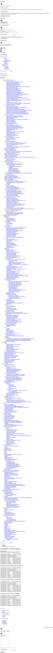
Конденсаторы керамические (12, 234)
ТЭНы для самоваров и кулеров (12, 194)
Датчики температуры (10, 310)
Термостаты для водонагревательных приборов (15, 163)
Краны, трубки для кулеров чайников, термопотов (15, 193)
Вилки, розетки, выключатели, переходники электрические (15, 531)
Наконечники (11, 261)
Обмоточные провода (8, 495)
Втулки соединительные (13, 260)
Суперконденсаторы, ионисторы (12, 231)
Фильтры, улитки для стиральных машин (14, 100)
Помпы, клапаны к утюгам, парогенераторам (15, 212)
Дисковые (8, 367)
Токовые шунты (7, 528)
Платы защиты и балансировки (12, 393)
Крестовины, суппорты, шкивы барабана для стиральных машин (18, 86)
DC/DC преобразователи (9, 380)
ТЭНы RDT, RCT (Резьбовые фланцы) (15, 166)
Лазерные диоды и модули (11, 293)
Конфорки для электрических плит (13, 201)
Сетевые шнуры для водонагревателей (13, 172)
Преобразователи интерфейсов (10, 473)
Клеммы (10, 265)
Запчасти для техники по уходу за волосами (12, 154)
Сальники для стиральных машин (13, 95)
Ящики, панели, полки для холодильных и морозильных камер (18, 113)
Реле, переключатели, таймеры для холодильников (15, 109)
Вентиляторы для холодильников (12, 108)
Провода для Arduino (8, 482)
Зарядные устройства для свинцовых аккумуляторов (16, 400)
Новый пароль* (3, 30)
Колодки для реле (10, 330)
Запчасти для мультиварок (9, 178)
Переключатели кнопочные (11, 254)
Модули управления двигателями (10, 483)
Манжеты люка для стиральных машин (13, 88)
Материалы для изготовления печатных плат (12, 470)
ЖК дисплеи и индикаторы (13, 295)
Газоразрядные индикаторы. (14, 297)
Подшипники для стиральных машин (13, 91)
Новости (6, 63)
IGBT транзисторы (10, 218)
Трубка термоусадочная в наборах (13, 464)
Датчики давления (10, 305)
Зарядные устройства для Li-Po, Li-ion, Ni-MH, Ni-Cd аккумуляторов (19, 401)
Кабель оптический (8, 491)
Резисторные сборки (10, 238)
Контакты (4, 65)
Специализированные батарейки (12, 371)
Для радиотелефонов (12, 386)
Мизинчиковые (11, 384)
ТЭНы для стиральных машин (12, 98)
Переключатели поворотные (12, 256)
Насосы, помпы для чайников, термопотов (14, 192)
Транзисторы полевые (10, 220)
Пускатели (8, 328)
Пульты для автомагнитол (9, 409)
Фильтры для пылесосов (11, 141)
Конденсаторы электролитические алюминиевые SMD (16, 227)
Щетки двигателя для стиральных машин (14, 102)
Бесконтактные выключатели (12, 250)
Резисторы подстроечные (11, 244)
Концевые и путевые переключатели (13, 252)
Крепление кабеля (8, 455)
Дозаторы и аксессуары (9, 457)
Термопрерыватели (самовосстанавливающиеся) (15, 335)
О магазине (7, 67)
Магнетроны (9, 130)
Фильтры (8, 326)
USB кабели (9, 503)
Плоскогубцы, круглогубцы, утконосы (13, 440)
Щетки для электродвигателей (10, 530)
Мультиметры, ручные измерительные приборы (13, 422)
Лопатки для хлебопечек (11, 186)
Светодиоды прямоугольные (14, 288)
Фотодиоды (9, 299)
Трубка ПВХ (9, 460)
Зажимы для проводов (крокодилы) (15, 263)
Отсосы (6, 446)
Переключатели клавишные (11, 253)
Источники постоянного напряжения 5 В (14, 377)
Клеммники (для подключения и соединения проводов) (18, 264)
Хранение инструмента (11, 432)
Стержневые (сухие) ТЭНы (13, 168)
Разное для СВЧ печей (10, 132)
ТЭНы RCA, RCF (12, 165)
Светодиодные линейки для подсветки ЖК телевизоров (16, 181)
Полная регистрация (4, 11)
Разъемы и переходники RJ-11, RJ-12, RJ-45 (14, 274)
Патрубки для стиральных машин (13, 89)
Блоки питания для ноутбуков (10, 364)
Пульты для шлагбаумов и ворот (10, 405)
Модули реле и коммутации (9, 478)
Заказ (5, 58)
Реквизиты (6, 68)
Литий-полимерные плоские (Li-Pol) (15, 392)
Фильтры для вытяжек (10, 174)
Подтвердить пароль (4, 22)
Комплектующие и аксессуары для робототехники (13, 477)
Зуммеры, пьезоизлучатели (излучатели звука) (15, 302)
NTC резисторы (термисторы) (12, 239)
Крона (10, 387)
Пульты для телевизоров (9, 408)
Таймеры (6, 508)
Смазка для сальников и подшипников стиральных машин (17, 97)
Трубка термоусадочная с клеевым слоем (14, 466)
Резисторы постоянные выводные (13, 245)
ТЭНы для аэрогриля (10, 159)
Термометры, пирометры (9, 424)
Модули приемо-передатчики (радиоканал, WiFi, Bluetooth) (15, 485)
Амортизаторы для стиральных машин (13, 83)
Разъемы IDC (9, 269)
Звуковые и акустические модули (10, 486)
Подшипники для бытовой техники (11, 155)
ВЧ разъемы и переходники (11, 266)
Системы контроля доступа (9, 514)
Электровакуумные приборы (10, 341)
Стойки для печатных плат (9, 537)
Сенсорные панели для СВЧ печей (13, 133)
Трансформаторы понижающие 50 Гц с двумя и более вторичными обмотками (20, 338)
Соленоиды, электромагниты (10, 536)
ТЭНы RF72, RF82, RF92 (13, 169)
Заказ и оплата (5, 57)
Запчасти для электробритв (9, 148)
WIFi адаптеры (7, 511)
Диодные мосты (9, 222)
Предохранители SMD (11, 318)
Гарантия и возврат (8, 60)
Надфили (8, 436)
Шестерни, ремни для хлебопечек (13, 188)
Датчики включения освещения (10, 357)
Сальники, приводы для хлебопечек (13, 187)
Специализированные (13, 388)
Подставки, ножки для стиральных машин (14, 90)
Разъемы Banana (9, 258)
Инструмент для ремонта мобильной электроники (15, 433)
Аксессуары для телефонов (9, 509)
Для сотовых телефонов (13, 391)
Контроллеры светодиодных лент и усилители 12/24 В (14, 352)
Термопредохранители (11, 334)
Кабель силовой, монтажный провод (11, 499)
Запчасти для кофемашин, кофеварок (11, 176)
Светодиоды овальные (13, 287)
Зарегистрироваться (4, 38)
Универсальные (7, 412)
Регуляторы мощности (8, 472)
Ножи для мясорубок (10, 118)
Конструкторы (7, 475)
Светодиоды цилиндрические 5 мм (15, 283)
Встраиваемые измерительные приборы (12, 420)
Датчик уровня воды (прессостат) (12, 85)
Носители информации (9, 512)
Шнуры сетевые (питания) (11, 505)
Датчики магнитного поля (11, 308)
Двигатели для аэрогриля (11, 158)
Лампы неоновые (10, 345)
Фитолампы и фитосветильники (10, 353)
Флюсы (6, 453)
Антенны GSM (9, 518)
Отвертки (8, 438)
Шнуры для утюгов (10, 211)
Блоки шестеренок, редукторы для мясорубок (15, 116)
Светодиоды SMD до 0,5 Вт (14, 285)
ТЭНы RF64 (11, 167)
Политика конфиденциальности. (48, 627)
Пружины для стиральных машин (13, 82)
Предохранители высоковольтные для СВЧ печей (15, 131)
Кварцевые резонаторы (11, 324)
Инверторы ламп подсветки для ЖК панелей (15, 182)
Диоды (8, 224)
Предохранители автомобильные (12, 315)
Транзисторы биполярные (11, 219)
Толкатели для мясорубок (11, 121)
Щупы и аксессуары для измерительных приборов (13, 425)
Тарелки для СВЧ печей (11, 134)
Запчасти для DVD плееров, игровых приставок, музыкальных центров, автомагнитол (20, 157)
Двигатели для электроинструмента (13, 152)
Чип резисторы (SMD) (10, 247)
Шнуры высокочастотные (11, 501)
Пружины (6, 524)
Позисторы (9, 183)
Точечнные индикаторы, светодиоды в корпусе (17, 296)
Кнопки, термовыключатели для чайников (14, 190)
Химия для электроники (9, 468)
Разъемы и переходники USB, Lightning (14, 270)
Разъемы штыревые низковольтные (13, 276)
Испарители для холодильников (12, 106)
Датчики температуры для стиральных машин (15, 81)
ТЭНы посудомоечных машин (12, 144)
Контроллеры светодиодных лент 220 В (12, 355)
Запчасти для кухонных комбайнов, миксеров (13, 177)
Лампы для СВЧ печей (11, 129)
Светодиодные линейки (9, 354)
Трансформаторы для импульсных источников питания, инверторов (19, 339)
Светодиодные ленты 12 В (9, 351)
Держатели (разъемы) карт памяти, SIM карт (14, 267)
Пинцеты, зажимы (10, 439)
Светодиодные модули (9, 362)
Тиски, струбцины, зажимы (11, 431)
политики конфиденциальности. (17, 37)
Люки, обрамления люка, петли (12, 87)
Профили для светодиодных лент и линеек (12, 359)
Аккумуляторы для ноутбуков (10, 415)
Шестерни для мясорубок (11, 122)
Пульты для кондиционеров (9, 404)
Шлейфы (6, 496)
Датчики (6, 479)
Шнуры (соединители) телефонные (13, 504)
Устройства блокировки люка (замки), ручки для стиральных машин (19, 99)
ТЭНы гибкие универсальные (12, 198)
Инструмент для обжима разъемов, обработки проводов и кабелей (18, 435)
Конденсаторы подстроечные (12, 229)
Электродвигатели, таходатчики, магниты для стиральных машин (18, 103)
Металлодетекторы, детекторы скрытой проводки (13, 421)
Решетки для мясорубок (11, 120)
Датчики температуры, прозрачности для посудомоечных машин (18, 146)
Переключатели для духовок (12, 202)
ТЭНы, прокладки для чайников (12, 195)
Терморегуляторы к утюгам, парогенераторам (15, 213)
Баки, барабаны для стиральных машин (14, 84)
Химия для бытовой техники (10, 153)
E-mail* (1, 29)
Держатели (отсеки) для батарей (10, 532)
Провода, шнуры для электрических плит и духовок (16, 204)
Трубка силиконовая (10, 461)
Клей (5, 451)
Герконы (8, 329)
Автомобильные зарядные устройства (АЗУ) (14, 399)
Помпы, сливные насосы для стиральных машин (15, 92)
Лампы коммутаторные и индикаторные (14, 344)
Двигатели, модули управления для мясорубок (15, 115)
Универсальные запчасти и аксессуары (11, 214)
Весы (5, 510)
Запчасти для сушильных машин (10, 149)
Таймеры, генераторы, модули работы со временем (14, 484)
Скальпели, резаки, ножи (11, 430)
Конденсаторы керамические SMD (13, 233)
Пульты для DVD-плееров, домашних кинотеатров (14, 406)
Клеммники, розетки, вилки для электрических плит (16, 200)
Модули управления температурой (11, 481)
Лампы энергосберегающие (11, 350)
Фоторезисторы (9, 246)
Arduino (6, 480)
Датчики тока (9, 307)
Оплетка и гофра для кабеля (12, 467)
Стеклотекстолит (8, 458)
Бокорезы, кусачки (10, 434)
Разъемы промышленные (11, 278)
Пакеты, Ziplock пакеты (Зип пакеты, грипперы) (13, 454)
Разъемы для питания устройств (12, 273)
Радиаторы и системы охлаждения (11, 534)
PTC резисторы (9, 240)
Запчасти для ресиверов (9, 179)
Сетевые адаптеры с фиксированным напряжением (16, 374)
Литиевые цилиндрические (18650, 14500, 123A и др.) (18, 390)
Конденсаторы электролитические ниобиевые (15, 230)
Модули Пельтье (7, 529)
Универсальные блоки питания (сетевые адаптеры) (16, 375)
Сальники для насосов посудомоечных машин (15, 143)
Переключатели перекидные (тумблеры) (14, 255)
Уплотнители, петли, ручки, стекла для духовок (15, 207)
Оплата (6, 59)
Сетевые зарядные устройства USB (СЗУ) (14, 402)
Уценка (3, 540)
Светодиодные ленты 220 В (9, 360)
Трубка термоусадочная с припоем (13, 463)
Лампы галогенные (10, 347)
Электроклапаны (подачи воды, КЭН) (13, 104)
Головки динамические (11, 301)
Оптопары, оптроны (10, 292)
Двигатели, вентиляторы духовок (12, 199)
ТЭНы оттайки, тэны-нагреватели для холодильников (16, 111)
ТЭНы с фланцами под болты (14, 171)
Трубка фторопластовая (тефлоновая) (13, 465)
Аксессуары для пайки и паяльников (11, 445)
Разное (8, 140)
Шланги (8, 101)
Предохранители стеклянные (12, 322)
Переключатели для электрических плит (14, 203)
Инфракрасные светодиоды (13, 286)
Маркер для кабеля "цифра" (11, 494)
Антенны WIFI (9, 517)
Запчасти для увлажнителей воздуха (11, 156)
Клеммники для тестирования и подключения (17, 262)
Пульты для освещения (9, 410)
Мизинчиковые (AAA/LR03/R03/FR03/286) (14, 369)
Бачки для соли (9, 145)
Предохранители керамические (12, 320)
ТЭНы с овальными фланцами (14, 170)
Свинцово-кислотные (10, 394)
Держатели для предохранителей (12, 317)
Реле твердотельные (10, 331)
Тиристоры (7, 336)
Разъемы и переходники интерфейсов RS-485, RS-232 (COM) (17, 275)
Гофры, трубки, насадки (11, 138)
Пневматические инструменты (12, 429)
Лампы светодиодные (10, 349)
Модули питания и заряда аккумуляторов (12, 489)
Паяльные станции (8, 448)
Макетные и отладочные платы (10, 487)
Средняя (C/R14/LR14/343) (11, 372)
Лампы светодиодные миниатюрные (13, 346)
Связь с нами (4, 623)
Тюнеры (8, 184)
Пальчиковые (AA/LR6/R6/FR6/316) (13, 370)
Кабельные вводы (8, 526)
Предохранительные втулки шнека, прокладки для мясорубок (17, 119)
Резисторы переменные (11, 243)
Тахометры (6, 423)
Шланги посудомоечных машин (12, 147)
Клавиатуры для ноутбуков (9, 417)
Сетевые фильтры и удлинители (10, 513)
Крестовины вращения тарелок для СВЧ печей (15, 127)
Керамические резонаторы (11, 325)
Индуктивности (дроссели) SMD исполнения (15, 312)
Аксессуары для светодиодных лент (11, 356)
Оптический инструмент (11, 437)
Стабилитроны (9, 225)
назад (3, 551)
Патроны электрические (9, 533)
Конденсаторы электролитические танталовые (15, 228)
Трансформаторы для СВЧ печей (12, 135)
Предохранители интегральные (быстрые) (14, 319)
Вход (1, 50)
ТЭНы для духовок (10, 206)
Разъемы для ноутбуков (9, 418)
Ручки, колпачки (7, 535)
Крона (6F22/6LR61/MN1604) (12, 368)
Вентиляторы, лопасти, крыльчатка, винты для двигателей (15, 521)
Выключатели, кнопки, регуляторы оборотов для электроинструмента (19, 151)
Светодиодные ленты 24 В (9, 361)
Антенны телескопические (11, 520)
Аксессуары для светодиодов (14, 291)
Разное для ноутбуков (8, 414)
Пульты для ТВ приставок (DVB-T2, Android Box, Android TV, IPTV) (17, 407)
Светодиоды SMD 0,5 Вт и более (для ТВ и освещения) (18, 281)
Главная (3, 544)
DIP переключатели (10, 251)
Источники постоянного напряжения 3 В (14, 378)
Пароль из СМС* (3, 21)
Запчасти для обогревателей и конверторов (14, 209)
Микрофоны (9, 303)
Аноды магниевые (10, 162)
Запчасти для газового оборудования (11, 175)
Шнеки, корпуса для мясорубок (12, 123)
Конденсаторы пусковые (11, 236)
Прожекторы (7, 358)
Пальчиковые (11, 385)
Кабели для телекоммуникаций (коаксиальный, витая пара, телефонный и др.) (18, 497)
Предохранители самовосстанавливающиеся (14, 321)
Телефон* (2, 28)
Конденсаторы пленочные (11, 235)
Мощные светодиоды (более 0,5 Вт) (15, 290)
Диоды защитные (10, 223)
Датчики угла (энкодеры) (11, 306)
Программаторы (7, 488)
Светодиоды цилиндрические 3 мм (15, 282)
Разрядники (7, 248)
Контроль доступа (8, 476)
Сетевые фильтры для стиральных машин (14, 96)
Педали (6, 525)
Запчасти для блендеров (9, 160)
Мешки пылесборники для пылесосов (13, 137)
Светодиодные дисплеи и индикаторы (15, 298)
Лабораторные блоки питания (10, 381)
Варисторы (9, 241)
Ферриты (8, 539)
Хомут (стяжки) (7, 469)
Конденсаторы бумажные (11, 232)
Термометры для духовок (11, 197)
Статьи (6, 62)
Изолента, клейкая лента (9, 450)
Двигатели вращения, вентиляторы (13, 125)
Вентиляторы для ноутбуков (9, 416)
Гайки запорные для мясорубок (12, 117)
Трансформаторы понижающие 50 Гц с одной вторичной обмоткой (18, 340)
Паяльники (6, 447)
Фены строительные (10, 442)
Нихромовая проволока (9, 492)
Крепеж (6, 527)
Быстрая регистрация (4, 7)
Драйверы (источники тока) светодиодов (14, 397)
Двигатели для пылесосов (11, 139)
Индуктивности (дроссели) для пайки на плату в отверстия (17, 313)
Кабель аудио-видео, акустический (11, 498)
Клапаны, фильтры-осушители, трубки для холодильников (17, 107)
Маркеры (6, 456)
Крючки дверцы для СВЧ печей (12, 128)
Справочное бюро (5, 61)
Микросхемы (7, 216)
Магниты (6, 523)
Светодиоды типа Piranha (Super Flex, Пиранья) (17, 289)
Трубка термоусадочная (11, 462)
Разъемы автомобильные (11, 271)
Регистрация (2, 52)
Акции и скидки (5, 64)
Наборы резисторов (10, 242)
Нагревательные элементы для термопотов (14, 191)
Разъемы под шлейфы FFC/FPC (12, 277)
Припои (6, 452)
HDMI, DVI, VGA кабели (11, 502)
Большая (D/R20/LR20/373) (11, 366)
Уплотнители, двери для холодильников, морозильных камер (17, 112)
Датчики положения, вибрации (12, 309)
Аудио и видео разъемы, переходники (13, 272)
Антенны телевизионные (11, 519)
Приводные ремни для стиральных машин (14, 93)
